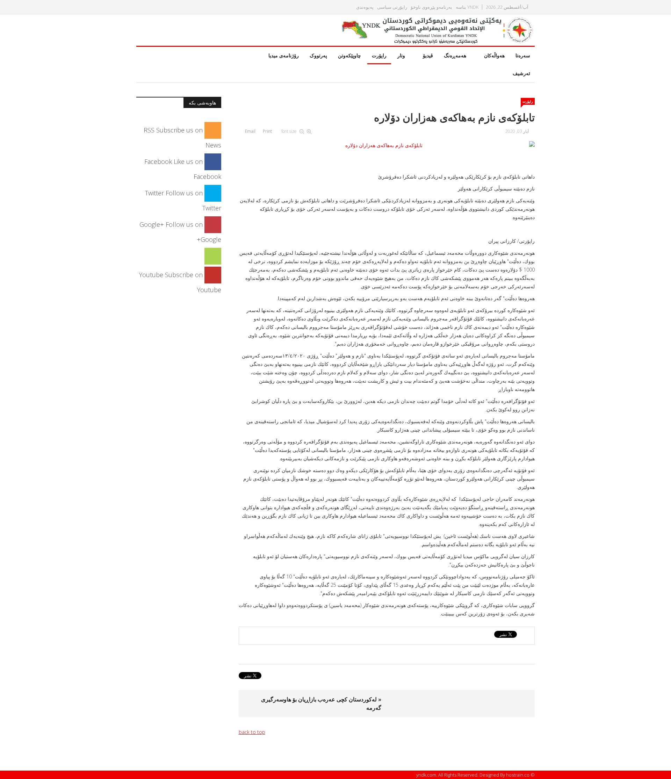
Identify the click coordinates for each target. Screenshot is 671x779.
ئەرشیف (521, 73)
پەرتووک (318, 55)
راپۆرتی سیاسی (392, 7)
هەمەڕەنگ (455, 55)
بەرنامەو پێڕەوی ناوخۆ (431, 7)
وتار (401, 55)
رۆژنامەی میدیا (283, 55)
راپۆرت (379, 55)
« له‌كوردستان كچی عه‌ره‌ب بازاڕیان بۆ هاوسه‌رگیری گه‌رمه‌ (321, 703)
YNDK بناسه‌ (467, 7)
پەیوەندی (365, 7)
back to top (252, 732)
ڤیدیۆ (428, 55)
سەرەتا (522, 55)
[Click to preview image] (387, 145)
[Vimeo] (212, 256)
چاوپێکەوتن (349, 55)
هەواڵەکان (494, 55)
